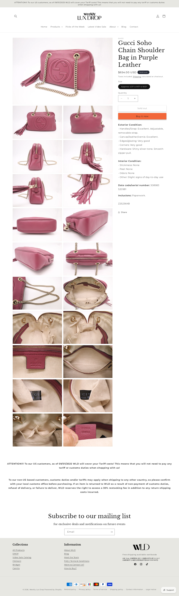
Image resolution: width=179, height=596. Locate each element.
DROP (15, 554)
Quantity (122, 93)
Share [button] (124, 212)
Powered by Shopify (53, 590)
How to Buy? (70, 568)
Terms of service (100, 589)
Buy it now (142, 116)
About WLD (70, 550)
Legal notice (151, 589)
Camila (16, 568)
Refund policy (70, 589)
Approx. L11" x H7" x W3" (135, 87)
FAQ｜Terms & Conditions (76, 561)
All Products (18, 550)
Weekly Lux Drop (37, 590)
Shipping (137, 76)
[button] (16, 16)
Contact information (134, 589)
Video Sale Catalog (22, 557)
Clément (17, 561)
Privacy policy (85, 589)
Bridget (16, 565)
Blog (66, 554)
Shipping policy (116, 589)
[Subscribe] (111, 532)
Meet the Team (71, 557)
